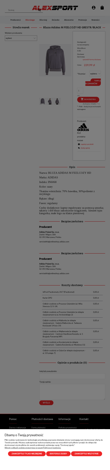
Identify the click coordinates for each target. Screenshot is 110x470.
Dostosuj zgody (58, 454)
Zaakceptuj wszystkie (87, 454)
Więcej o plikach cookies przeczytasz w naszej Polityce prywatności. (33, 448)
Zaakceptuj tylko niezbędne (27, 454)
